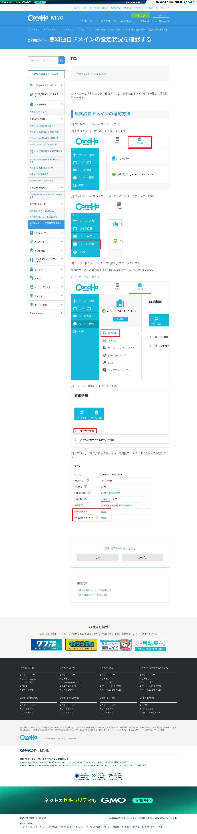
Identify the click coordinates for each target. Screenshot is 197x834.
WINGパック (100, 29)
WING (77, 7)
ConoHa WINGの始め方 (124, 21)
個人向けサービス (148, 827)
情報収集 (116, 827)
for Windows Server (99, 7)
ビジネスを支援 (65, 827)
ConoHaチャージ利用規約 (61, 727)
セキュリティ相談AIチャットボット (117, 762)
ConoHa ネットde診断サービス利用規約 (111, 727)
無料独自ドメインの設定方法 (93, 594)
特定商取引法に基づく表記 (42, 730)
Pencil (138, 7)
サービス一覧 (151, 7)
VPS (84, 7)
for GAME (115, 7)
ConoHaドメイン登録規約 (39, 727)
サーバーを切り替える (86, 277)
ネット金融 (126, 827)
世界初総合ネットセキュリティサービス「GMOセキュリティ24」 (42, 762)
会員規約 (23, 727)
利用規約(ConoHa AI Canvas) (140, 727)
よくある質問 (103, 21)
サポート (165, 7)
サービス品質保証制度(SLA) (86, 730)
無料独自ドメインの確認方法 (93, 73)
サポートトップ (35, 29)
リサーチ (106, 827)
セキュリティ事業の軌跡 (137, 765)
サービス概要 (159, 730)
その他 (159, 827)
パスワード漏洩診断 (75, 762)
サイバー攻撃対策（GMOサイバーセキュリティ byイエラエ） (58, 765)
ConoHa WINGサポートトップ (59, 29)
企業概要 (148, 730)
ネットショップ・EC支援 (48, 827)
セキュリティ (78, 827)
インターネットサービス (28, 827)
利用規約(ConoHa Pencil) (162, 727)
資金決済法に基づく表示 (64, 730)
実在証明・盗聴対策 (27, 765)
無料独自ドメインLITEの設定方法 (95, 590)
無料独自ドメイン (119, 29)
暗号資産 (136, 827)
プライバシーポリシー (119, 730)
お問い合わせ (162, 21)
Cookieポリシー (137, 730)
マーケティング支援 (93, 827)
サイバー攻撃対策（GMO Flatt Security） (97, 765)
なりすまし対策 (120, 765)
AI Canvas (127, 7)
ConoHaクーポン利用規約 (84, 727)
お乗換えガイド (145, 21)
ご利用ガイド (87, 21)
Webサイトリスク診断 (93, 762)
